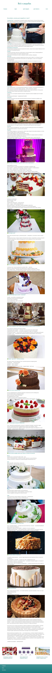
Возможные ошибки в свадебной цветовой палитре (7, 657)
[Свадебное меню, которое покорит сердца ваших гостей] (42, 651)
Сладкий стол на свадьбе (11, 641)
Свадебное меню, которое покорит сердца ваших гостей (42, 657)
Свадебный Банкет (20, 641)
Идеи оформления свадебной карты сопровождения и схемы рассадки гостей (25, 657)
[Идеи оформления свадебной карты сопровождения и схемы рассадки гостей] (26, 651)
